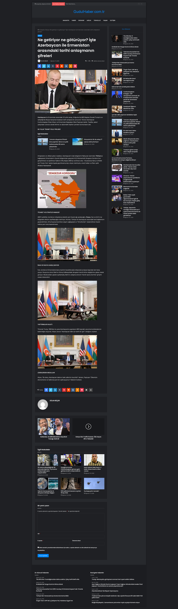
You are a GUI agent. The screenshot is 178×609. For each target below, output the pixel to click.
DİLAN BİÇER (44, 61)
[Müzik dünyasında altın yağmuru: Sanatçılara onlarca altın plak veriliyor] (117, 141)
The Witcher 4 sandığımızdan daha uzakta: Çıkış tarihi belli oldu (131, 39)
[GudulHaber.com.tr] (89, 11)
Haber (74, 20)
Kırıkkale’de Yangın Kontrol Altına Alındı (125, 47)
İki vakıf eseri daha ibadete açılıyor (129, 131)
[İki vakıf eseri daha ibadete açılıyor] (117, 133)
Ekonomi (81, 20)
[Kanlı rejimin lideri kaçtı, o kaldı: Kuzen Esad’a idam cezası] (94, 460)
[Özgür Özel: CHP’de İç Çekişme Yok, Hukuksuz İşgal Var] (117, 72)
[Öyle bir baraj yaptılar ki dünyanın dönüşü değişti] (48, 483)
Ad (39, 533)
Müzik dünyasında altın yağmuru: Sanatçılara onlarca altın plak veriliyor (131, 142)
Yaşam (105, 20)
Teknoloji (97, 20)
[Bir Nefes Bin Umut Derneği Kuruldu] (117, 81)
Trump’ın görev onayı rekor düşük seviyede (130, 151)
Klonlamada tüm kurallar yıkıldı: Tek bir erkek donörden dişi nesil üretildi (131, 168)
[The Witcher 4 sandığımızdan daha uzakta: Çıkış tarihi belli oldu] (117, 38)
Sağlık (89, 20)
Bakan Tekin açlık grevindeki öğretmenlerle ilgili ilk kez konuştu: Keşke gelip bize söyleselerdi (131, 199)
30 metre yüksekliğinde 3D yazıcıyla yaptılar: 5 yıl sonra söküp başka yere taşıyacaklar (47, 470)
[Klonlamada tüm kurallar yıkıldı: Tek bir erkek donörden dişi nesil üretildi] (117, 167)
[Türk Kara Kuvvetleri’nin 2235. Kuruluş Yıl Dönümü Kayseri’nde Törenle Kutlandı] (117, 54)
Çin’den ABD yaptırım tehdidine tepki (124, 115)
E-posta (40, 540)
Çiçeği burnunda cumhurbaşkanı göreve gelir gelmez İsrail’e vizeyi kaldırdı (70, 469)
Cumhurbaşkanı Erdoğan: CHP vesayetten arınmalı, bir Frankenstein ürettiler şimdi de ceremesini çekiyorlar (131, 96)
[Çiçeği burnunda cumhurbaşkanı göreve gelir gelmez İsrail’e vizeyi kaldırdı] (71, 460)
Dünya (47, 30)
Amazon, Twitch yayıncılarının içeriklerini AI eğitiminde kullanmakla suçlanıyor (131, 179)
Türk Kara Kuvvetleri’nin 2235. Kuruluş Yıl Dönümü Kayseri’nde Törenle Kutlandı (88, 4)
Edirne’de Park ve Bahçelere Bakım (123, 87)
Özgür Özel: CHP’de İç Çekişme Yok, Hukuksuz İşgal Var (131, 71)
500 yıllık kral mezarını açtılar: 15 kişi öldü (71, 492)
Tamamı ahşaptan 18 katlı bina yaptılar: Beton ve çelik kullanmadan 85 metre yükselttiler (131, 123)
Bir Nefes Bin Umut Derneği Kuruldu (129, 79)
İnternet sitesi (76, 540)
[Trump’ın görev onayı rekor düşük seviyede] (117, 152)
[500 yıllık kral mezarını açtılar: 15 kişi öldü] (71, 483)
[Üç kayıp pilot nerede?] (94, 483)
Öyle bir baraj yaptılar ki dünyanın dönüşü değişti (46, 492)
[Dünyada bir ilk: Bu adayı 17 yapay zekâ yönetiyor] (77, 141)
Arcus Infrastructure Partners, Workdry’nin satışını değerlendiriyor (124, 159)
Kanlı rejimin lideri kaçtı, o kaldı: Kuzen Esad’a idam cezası (92, 469)
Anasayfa (66, 20)
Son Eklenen (126, 29)
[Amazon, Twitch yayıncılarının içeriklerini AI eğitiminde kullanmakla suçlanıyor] (117, 178)
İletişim (112, 20)
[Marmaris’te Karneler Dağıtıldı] (117, 189)
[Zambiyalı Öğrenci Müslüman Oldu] (117, 109)
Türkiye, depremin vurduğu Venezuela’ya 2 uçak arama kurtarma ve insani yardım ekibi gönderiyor (131, 211)
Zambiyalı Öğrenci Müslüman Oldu (129, 107)
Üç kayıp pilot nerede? (91, 491)
